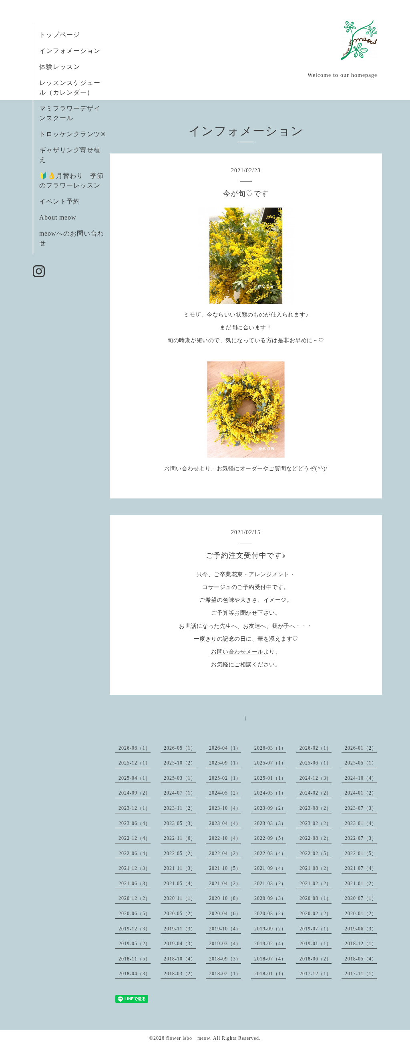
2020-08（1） (315, 898)
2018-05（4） (361, 959)
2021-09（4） (270, 868)
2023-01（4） (361, 823)
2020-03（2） (270, 913)
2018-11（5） (135, 959)
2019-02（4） (270, 943)
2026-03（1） (270, 748)
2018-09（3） (225, 959)
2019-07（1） (315, 929)
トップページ (59, 34)
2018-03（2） (180, 973)
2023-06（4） (135, 823)
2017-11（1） (361, 973)
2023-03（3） (270, 823)
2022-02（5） (315, 853)
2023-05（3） (180, 823)
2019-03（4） (225, 943)
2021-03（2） (270, 883)
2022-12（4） (135, 838)
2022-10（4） (225, 838)
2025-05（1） (361, 763)
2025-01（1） (270, 778)
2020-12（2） (135, 898)
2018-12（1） (361, 943)
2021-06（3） (135, 883)
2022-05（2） (180, 853)
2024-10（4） (361, 778)
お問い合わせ (181, 469)
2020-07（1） (361, 898)
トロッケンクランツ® (72, 134)
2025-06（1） (315, 763)
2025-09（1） (225, 763)
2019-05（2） (135, 943)
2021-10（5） (225, 868)
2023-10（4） (225, 808)
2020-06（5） (135, 913)
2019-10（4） (225, 929)
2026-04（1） (225, 748)
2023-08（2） (315, 808)
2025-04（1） (135, 778)
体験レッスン (59, 66)
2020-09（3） (270, 898)
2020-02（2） (315, 913)
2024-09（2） (135, 793)
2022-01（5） (361, 853)
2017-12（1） (315, 973)
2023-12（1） (135, 808)
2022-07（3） (361, 838)
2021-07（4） (361, 868)
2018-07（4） (270, 959)
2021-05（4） (180, 883)
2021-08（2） (315, 868)
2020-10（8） (225, 898)
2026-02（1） (315, 748)
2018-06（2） (315, 959)
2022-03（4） (270, 853)
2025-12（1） (135, 763)
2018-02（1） (225, 973)
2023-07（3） (361, 808)
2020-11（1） (180, 898)
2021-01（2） (361, 883)
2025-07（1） (270, 763)
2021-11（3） (180, 868)
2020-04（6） (225, 913)
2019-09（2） (270, 929)
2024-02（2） (315, 793)
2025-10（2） (180, 763)
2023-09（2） (270, 808)
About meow (57, 217)
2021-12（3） (135, 868)
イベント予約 (59, 201)
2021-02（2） (315, 883)
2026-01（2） (361, 748)
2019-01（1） (315, 943)
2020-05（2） (180, 913)
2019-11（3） (180, 929)
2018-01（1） (270, 973)
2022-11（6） (180, 838)
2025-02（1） (225, 778)
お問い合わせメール (237, 652)
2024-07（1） (180, 793)
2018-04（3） (135, 973)
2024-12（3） (315, 778)
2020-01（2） (361, 913)
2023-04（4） (225, 823)
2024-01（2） (361, 793)
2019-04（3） (180, 943)
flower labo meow (188, 1038)
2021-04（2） (225, 883)
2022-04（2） (225, 853)
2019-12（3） (135, 929)
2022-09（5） (270, 838)
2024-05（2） (225, 793)
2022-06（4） (135, 853)
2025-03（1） (180, 778)
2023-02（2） (315, 823)
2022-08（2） (315, 838)
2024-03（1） (270, 793)
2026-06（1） (135, 748)
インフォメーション (69, 50)
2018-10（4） (180, 959)
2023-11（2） (180, 808)
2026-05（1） (180, 748)
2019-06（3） (361, 929)
